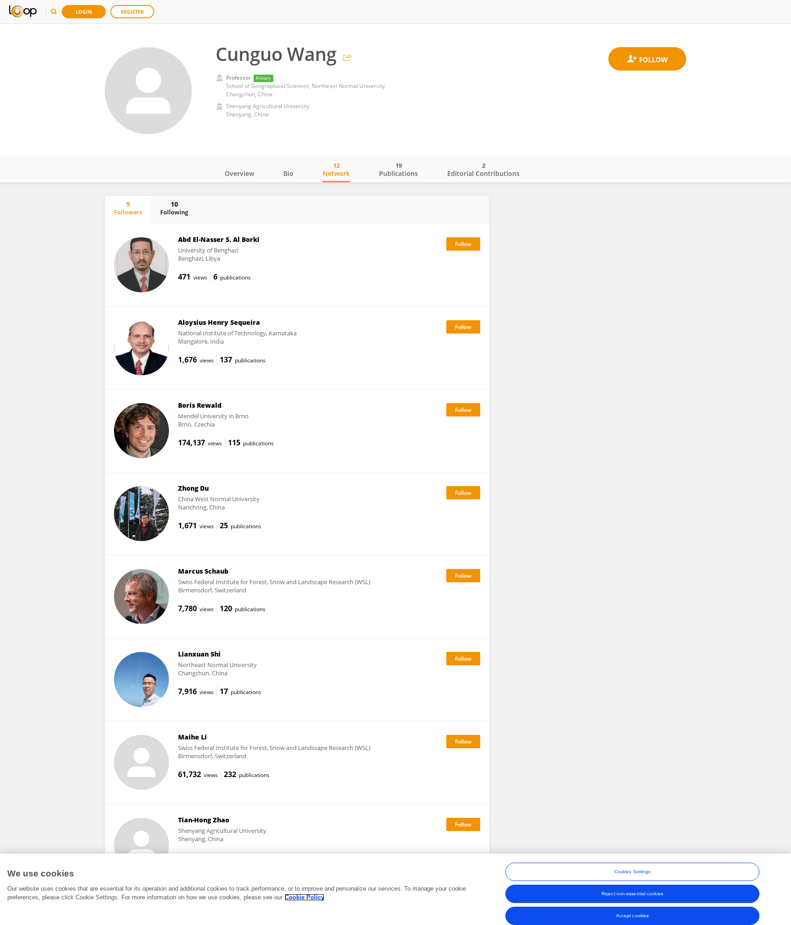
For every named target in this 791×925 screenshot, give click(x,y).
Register (132, 11)
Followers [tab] (128, 208)
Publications (398, 169)
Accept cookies (632, 915)
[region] (395, 889)
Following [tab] (174, 208)
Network (336, 169)
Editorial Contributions (483, 169)
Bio (288, 173)
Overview (239, 173)
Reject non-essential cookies (632, 893)
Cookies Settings (632, 871)
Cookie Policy (304, 897)
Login (84, 11)
